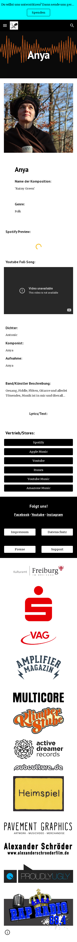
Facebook (21, 514)
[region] (38, 10)
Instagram (55, 514)
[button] (5, 25)
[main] (38, 55)
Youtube (37, 514)
